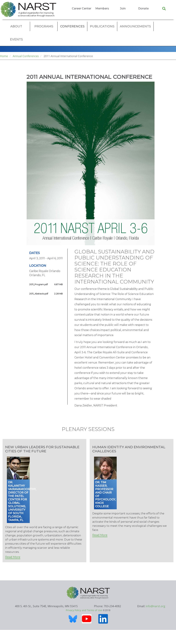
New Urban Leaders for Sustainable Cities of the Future (42, 449)
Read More (12, 557)
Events (16, 39)
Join (123, 8)
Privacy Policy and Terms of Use (84, 610)
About (16, 26)
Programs (43, 26)
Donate (143, 8)
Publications (102, 26)
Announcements (135, 26)
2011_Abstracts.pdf (38, 293)
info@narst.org (155, 606)
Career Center (81, 8)
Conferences (72, 26)
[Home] (28, 9)
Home (4, 56)
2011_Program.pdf (38, 284)
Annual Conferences (26, 56)
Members (102, 8)
